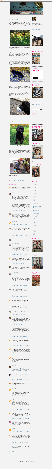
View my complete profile (36, 29)
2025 (33, 184)
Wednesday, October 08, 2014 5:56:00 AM (20, 362)
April (34, 222)
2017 (33, 196)
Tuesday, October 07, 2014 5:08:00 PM (19, 314)
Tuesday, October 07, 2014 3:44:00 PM (19, 296)
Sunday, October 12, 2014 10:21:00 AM (19, 449)
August (35, 216)
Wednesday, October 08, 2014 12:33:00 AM (20, 345)
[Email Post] (23, 180)
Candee (13, 428)
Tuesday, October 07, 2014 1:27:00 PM (19, 235)
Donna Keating (14, 221)
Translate (38, 104)
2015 (33, 199)
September (35, 215)
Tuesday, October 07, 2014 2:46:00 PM (19, 285)
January (35, 226)
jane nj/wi (13, 388)
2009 (33, 234)
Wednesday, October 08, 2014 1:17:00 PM (20, 397)
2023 (33, 187)
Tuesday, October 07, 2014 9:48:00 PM (19, 336)
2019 (33, 193)
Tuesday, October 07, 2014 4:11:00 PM (19, 307)
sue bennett (13, 356)
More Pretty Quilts (36, 207)
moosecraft (13, 347)
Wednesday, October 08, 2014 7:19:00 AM (20, 379)
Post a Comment (11, 451)
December (35, 201)
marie (12, 185)
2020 (33, 191)
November (35, 203)
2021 (33, 190)
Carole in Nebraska (14, 272)
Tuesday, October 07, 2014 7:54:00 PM (19, 324)
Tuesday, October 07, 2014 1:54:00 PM (19, 241)
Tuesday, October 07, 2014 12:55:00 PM (20, 190)
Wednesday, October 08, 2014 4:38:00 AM (20, 354)
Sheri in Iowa (13, 373)
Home (20, 453)
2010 (33, 233)
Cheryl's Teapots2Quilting (15, 299)
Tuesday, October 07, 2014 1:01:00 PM (19, 210)
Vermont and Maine (36, 213)
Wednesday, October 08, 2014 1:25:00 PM (20, 409)
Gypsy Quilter (14, 316)
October (35, 204)
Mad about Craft (14, 310)
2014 (33, 200)
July (34, 218)
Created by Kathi (14, 212)
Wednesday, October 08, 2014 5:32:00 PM (20, 425)
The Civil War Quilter (15, 243)
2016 (33, 197)
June (34, 219)
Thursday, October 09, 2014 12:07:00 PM (20, 442)
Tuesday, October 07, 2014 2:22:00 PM (19, 269)
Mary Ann (13, 399)
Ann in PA (13, 411)
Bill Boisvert (13, 433)
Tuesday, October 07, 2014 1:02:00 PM (19, 219)
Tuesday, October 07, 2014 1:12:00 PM (19, 224)
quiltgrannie (13, 365)
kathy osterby (13, 256)
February (35, 225)
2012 (33, 230)
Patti (12, 238)
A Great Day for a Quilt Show (37, 209)
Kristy (12, 338)
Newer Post (11, 453)
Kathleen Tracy (16, 180)
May (34, 221)
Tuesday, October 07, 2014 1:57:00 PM (19, 254)
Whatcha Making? (36, 210)
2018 (33, 194)
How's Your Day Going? (36, 211)
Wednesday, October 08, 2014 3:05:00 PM (20, 418)
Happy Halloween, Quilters (37, 206)
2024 (33, 185)
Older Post (28, 453)
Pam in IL (13, 420)
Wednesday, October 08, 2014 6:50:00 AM (20, 370)
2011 (33, 231)
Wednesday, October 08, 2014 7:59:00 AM (20, 386)
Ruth (12, 192)
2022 (33, 188)
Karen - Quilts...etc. (14, 265)
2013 (33, 228)
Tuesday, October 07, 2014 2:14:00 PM (19, 263)
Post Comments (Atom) (16, 455)
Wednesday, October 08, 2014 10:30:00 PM (20, 431)
